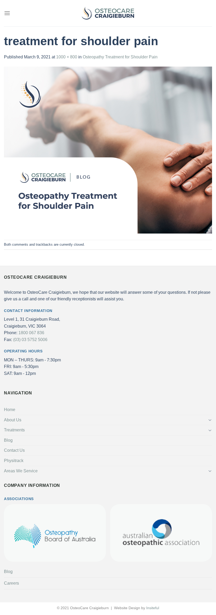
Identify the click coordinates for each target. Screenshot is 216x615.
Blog (8, 440)
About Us (12, 420)
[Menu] (7, 13)
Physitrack (13, 460)
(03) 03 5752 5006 (30, 339)
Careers (11, 583)
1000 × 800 (66, 57)
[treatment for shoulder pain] (108, 150)
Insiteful (152, 608)
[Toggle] (210, 420)
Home (9, 409)
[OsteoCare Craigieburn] (108, 13)
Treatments (14, 430)
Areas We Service (21, 471)
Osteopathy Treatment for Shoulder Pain (120, 57)
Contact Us (14, 450)
